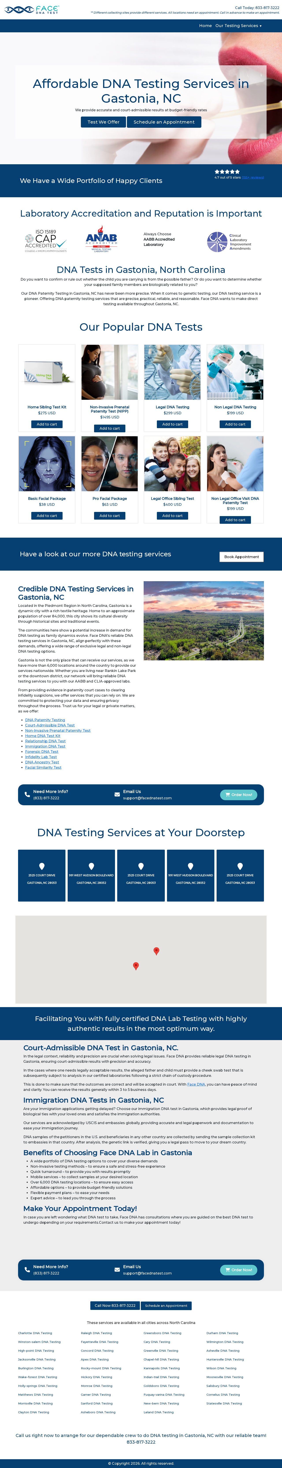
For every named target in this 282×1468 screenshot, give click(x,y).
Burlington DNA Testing (36, 1368)
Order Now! (242, 795)
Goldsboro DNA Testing (161, 1386)
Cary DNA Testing (157, 1342)
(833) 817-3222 (46, 798)
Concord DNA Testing (97, 1350)
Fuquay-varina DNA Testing (164, 1394)
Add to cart (47, 424)
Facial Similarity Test (43, 767)
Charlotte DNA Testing (35, 1333)
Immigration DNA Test (45, 746)
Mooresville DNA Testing (224, 1377)
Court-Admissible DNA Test (50, 725)
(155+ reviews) (253, 177)
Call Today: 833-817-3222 (257, 8)
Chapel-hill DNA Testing (161, 1359)
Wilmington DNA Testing (224, 1342)
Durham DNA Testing (222, 1333)
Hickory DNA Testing (96, 1377)
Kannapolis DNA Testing (162, 1368)
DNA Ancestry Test (42, 762)
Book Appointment (241, 557)
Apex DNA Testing (95, 1359)
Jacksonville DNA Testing (37, 1359)
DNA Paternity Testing (45, 720)
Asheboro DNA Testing (98, 1412)
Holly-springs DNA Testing (37, 1386)
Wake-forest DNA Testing (37, 1377)
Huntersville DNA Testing (225, 1359)
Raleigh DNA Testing (96, 1333)
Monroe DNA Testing (96, 1386)
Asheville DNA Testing (222, 1350)
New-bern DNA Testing (161, 1403)
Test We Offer (103, 122)
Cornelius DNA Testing (223, 1394)
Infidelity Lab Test (41, 757)
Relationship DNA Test (45, 741)
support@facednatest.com (147, 798)
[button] (156, 951)
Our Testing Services (238, 25)
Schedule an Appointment (164, 122)
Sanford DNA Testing (97, 1403)
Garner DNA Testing (96, 1394)
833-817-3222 (141, 1442)
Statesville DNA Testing (224, 1403)
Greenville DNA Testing (161, 1350)
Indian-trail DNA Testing (161, 1377)
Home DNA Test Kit (42, 736)
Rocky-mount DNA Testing (101, 1368)
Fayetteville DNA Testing (99, 1342)
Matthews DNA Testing (35, 1394)
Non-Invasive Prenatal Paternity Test (58, 731)
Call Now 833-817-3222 (115, 1306)
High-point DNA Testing (36, 1350)
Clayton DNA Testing (33, 1412)
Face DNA (196, 1084)
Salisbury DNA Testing (222, 1386)
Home (205, 25)
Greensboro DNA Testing (162, 1333)
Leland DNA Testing (159, 1412)
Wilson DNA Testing (221, 1368)
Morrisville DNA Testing (35, 1403)
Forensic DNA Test (41, 752)
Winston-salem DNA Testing (39, 1342)
